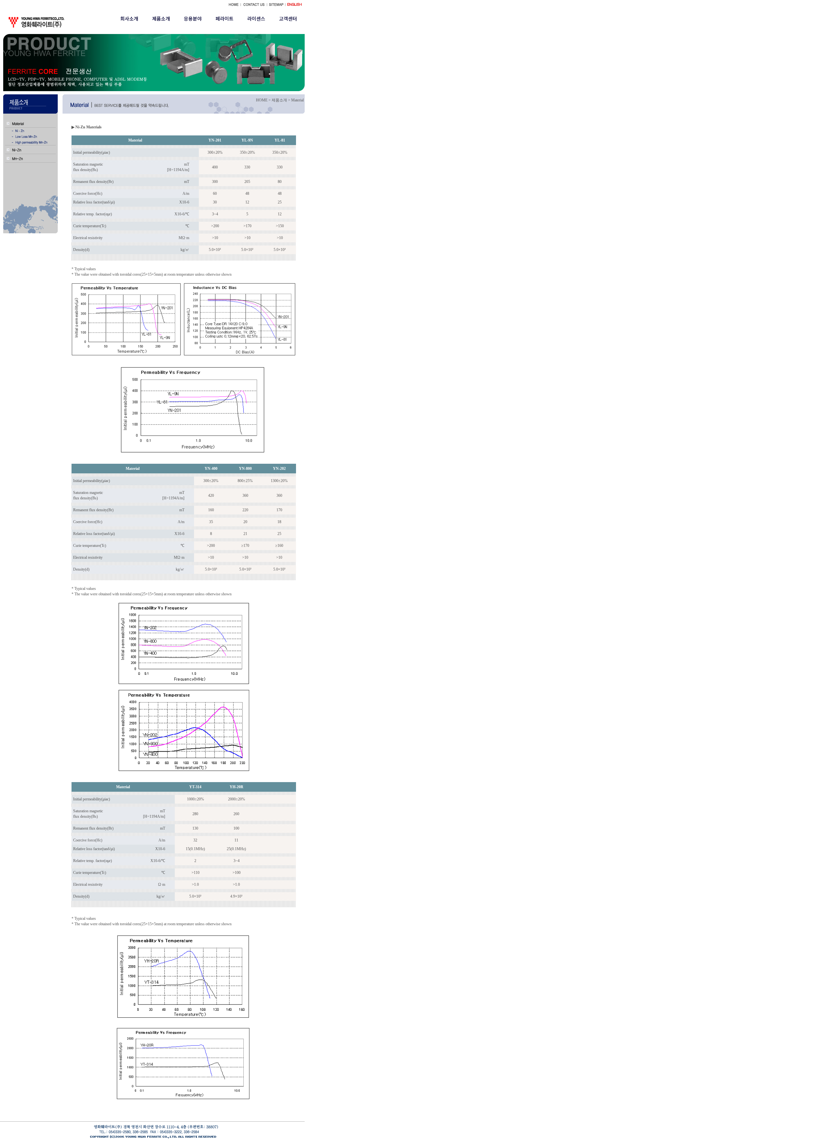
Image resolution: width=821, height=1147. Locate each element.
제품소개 (161, 18)
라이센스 (256, 18)
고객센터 (288, 18)
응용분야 (193, 18)
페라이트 (224, 18)
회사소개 (129, 18)
